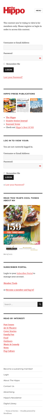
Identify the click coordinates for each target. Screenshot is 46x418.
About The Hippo (12, 380)
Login (6, 375)
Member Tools (10, 283)
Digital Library (10, 403)
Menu (38, 10)
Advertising (9, 392)
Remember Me (13, 64)
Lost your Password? (13, 77)
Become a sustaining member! (18, 369)
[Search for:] (21, 304)
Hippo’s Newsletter (13, 398)
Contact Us (9, 386)
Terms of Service (12, 411)
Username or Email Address (16, 43)
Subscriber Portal (25, 273)
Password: (8, 161)
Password (8, 53)
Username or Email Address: (17, 153)
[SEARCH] (40, 304)
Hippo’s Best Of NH (25, 127)
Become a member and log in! (20, 290)
